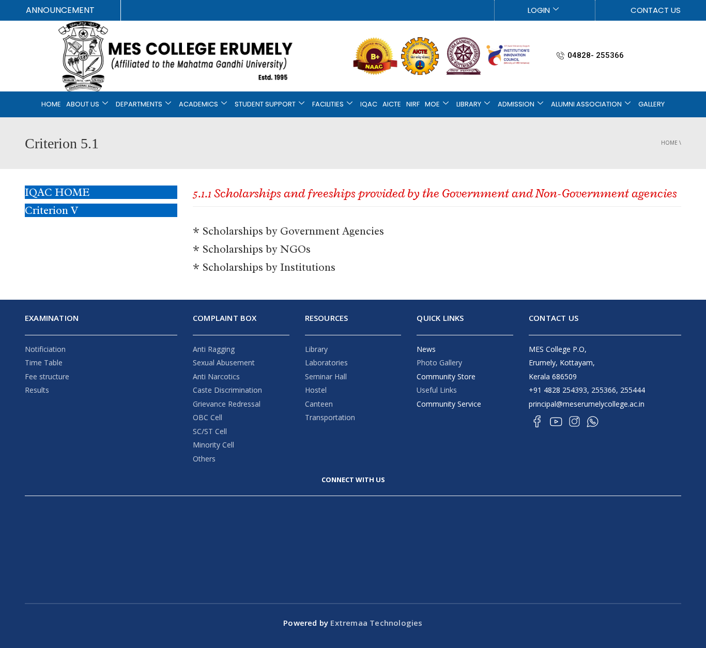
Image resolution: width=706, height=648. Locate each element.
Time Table (44, 362)
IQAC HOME (57, 192)
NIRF (413, 104)
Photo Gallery (439, 362)
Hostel (316, 390)
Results (37, 390)
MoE (432, 104)
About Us (82, 104)
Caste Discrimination (227, 390)
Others (204, 459)
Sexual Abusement (224, 362)
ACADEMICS (198, 104)
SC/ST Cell (210, 431)
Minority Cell (213, 445)
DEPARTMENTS (139, 104)
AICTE (391, 104)
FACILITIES (328, 104)
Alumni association (586, 104)
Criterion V (51, 210)
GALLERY (651, 104)
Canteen (319, 404)
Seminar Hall (326, 376)
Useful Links (437, 390)
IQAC (368, 104)
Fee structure (47, 376)
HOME (51, 104)
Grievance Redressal (226, 404)
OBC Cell (207, 417)
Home (669, 142)
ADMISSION (516, 104)
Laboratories (326, 362)
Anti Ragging (214, 349)
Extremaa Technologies (375, 623)
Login (539, 10)
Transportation (330, 417)
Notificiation (45, 349)
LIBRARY (468, 104)
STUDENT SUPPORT (265, 104)
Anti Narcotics (216, 376)
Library (316, 349)
